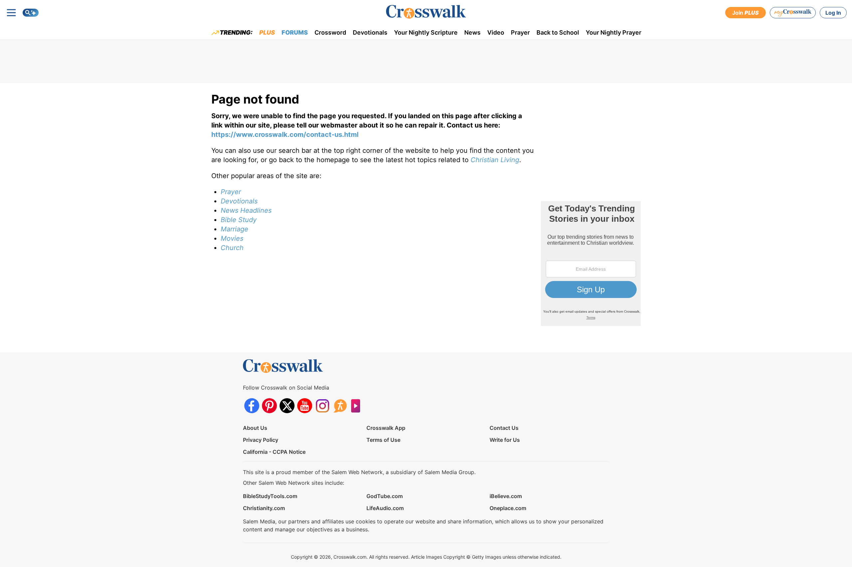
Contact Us (504, 428)
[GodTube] (357, 405)
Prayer (520, 32)
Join (745, 12)
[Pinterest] (269, 405)
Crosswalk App (385, 428)
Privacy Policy (260, 439)
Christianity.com (264, 508)
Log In (833, 12)
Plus (267, 32)
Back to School (557, 32)
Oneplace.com (508, 508)
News (472, 32)
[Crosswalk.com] (426, 12)
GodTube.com (384, 496)
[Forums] (339, 405)
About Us (255, 428)
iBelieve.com (506, 496)
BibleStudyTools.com (270, 496)
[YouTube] (304, 405)
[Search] (30, 12)
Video (495, 32)
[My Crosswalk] (793, 12)
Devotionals (370, 32)
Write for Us (505, 439)
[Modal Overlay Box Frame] (591, 263)
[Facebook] (251, 405)
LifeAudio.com (385, 508)
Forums (295, 32)
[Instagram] (322, 405)
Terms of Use (383, 439)
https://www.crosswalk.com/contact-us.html (284, 135)
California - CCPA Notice (274, 451)
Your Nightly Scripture (426, 32)
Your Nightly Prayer (613, 32)
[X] (287, 405)
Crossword (330, 32)
